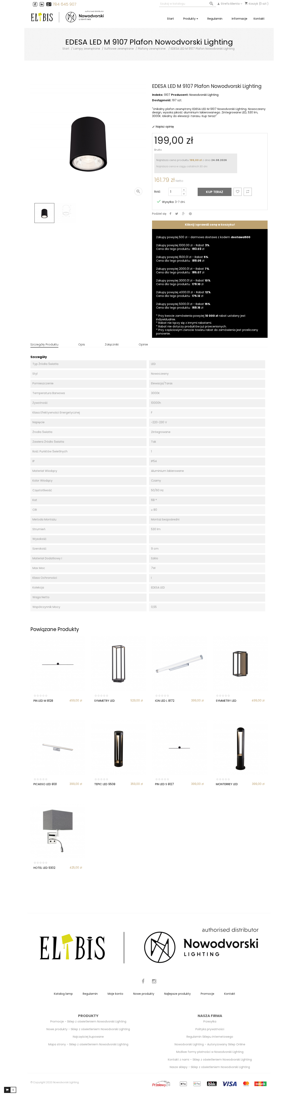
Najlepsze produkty (177, 994)
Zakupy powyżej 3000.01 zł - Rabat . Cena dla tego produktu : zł (183, 282)
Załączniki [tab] (112, 344)
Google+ (183, 214)
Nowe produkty (143, 994)
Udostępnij (170, 214)
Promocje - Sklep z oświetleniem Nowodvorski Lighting (88, 1021)
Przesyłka (209, 1021)
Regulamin (90, 994)
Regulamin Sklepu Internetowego (210, 1037)
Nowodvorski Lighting (204, 95)
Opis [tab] (81, 344)
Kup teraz (214, 192)
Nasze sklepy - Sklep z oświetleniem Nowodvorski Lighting (210, 1067)
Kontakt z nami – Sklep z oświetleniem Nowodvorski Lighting (210, 1060)
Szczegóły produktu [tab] (44, 344)
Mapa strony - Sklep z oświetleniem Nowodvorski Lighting (88, 1044)
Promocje (207, 994)
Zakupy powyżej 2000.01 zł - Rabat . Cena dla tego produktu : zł (183, 270)
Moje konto (115, 994)
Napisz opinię (163, 127)
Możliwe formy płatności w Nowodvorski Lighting (209, 1052)
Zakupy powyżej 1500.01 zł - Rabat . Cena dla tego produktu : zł (182, 259)
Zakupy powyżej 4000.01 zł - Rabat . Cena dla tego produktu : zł (183, 294)
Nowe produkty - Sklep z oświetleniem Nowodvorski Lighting (88, 1029)
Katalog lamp (63, 994)
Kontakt (229, 994)
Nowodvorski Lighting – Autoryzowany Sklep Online (210, 1044)
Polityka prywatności (209, 1029)
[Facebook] (143, 983)
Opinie (143, 344)
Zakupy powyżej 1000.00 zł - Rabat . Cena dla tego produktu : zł (183, 247)
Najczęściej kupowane (88, 1037)
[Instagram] (154, 983)
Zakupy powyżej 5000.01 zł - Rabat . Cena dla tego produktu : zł (183, 306)
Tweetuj (176, 214)
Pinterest (190, 214)
